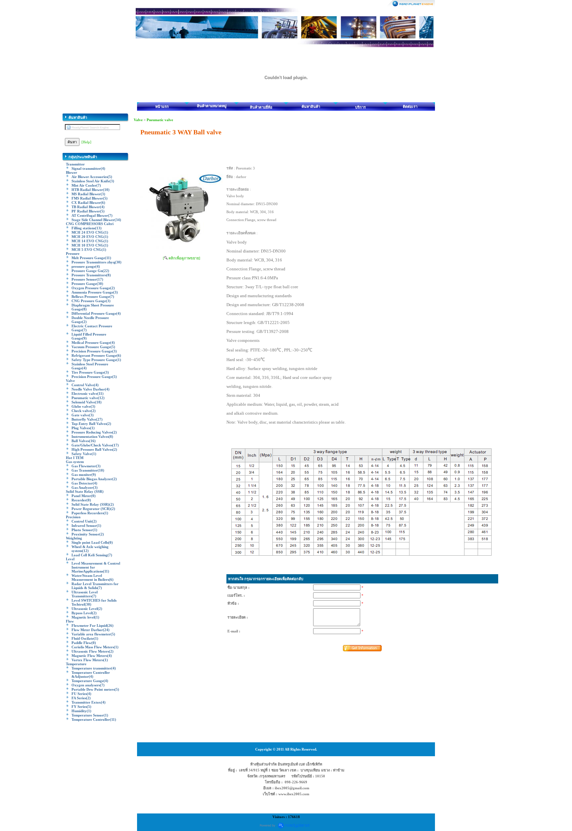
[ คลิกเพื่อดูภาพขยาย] (181, 258)
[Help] (86, 142)
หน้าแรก (162, 107)
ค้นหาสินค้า (311, 107)
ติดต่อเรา (410, 107)
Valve (138, 120)
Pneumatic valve (160, 120)
